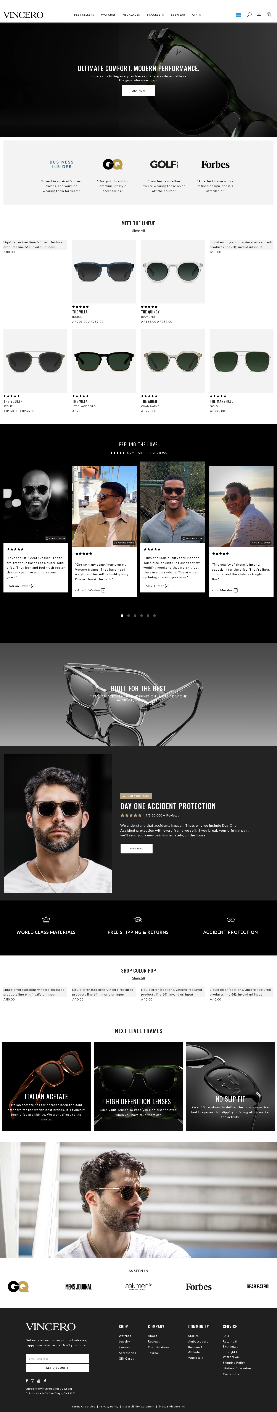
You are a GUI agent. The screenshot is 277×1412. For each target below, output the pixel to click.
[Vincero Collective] (23, 13)
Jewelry (124, 1341)
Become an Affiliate (196, 1350)
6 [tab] (155, 616)
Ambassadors (198, 1341)
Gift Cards (126, 1358)
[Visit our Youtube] (39, 1380)
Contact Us (231, 1374)
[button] (80, 306)
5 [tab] (149, 616)
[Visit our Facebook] (27, 1380)
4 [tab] (142, 616)
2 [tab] (129, 616)
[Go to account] (259, 15)
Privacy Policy (109, 1406)
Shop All (138, 230)
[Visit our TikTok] (45, 1380)
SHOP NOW (138, 90)
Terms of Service (83, 1406)
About (152, 1336)
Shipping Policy (234, 1362)
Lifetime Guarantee (237, 1368)
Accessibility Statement (138, 1406)
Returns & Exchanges (230, 1344)
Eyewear (125, 1347)
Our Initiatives (158, 1347)
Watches (125, 1336)
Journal (153, 1353)
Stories (193, 1336)
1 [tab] (123, 616)
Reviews (154, 1341)
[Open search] (249, 15)
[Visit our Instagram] (32, 1380)
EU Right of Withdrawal (231, 1354)
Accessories (127, 1353)
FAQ (226, 1336)
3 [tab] (136, 616)
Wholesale (195, 1357)
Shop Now (136, 848)
